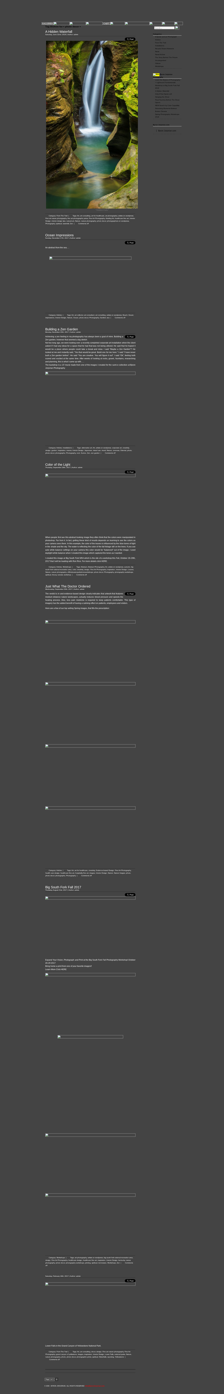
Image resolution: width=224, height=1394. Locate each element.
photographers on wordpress (118, 221)
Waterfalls (102, 1357)
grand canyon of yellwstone (66, 1354)
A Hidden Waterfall (58, 31)
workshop (67, 575)
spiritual (59, 223)
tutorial (60, 575)
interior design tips (58, 221)
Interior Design (60, 318)
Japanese (88, 450)
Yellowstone (119, 1357)
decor (93, 1352)
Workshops (67, 567)
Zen (71, 223)
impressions (49, 318)
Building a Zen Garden (61, 329)
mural (104, 450)
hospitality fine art (82, 873)
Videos (157, 63)
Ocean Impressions (59, 235)
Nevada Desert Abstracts (164, 48)
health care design (52, 873)
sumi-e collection (119, 365)
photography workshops (124, 572)
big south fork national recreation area (118, 1257)
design (48, 450)
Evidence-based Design (105, 870)
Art (78, 216)
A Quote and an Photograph (166, 37)
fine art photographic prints (78, 218)
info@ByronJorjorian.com (94, 1386)
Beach (125, 315)
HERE (104, 561)
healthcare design (75, 1260)
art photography (111, 216)
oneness (116, 450)
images (92, 873)
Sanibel (103, 318)
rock (78, 453)
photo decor (101, 221)
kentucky (121, 1260)
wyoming (110, 1357)
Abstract (84, 567)
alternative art (87, 448)
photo (129, 450)
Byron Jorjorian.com (161, 125)
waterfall (66, 223)
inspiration (62, 450)
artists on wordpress (125, 216)
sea (108, 318)
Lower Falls (109, 1354)
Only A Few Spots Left (163, 94)
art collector (79, 315)
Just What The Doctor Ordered (67, 586)
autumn (127, 567)
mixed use (97, 450)
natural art (70, 221)
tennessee (102, 1263)
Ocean (75, 318)
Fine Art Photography (97, 218)
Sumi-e (83, 453)
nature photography (88, 221)
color (74, 569)
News (157, 51)
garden (54, 450)
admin (76, 34)
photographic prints (84, 1357)
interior (69, 450)
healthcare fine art (122, 218)
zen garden (95, 453)
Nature (77, 221)
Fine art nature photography (56, 218)
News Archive (160, 54)
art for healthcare (97, 216)
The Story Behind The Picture (166, 57)
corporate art (117, 448)
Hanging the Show (162, 97)
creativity (126, 448)
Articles (59, 315)
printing (88, 1263)
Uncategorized (160, 60)
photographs (60, 453)
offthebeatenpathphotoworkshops (80, 572)
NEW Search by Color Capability (167, 105)
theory (54, 575)
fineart (131, 315)
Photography (50, 223)
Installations (67, 448)
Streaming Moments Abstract (166, 108)
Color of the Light (57, 464)
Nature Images (119, 873)
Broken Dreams (161, 111)
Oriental (123, 450)
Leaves (130, 569)
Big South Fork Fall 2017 (63, 887)
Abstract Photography (96, 567)
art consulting (85, 216)
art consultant (89, 315)
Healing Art (110, 218)
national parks (119, 1354)
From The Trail (62, 216)
